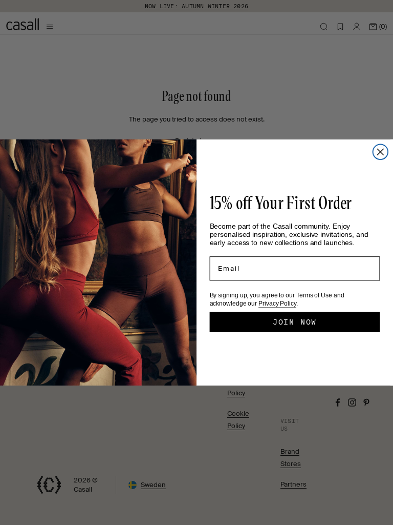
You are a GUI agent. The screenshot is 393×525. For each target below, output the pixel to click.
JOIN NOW (295, 322)
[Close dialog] (380, 152)
